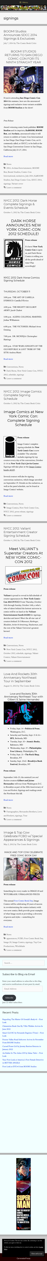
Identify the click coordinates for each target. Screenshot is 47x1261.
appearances (12, 938)
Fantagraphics (12, 811)
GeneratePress (23, 1258)
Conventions (12, 366)
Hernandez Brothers (28, 811)
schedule (12, 374)
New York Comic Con (26, 370)
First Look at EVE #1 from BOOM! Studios (19, 1066)
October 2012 (9, 653)
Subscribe (9, 997)
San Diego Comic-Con (20, 179)
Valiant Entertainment (20, 657)
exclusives (20, 175)
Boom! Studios (14, 172)
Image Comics (13, 507)
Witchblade (20, 946)
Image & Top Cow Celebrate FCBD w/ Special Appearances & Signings (23, 836)
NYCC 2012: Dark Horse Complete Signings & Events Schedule (20, 204)
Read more (8, 156)
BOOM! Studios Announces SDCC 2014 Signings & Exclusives (20, 34)
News (9, 164)
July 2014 (29, 175)
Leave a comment (14, 187)
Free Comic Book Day (23, 900)
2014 (9, 168)
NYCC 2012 (9, 511)
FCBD (20, 938)
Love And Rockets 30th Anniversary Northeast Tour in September (20, 677)
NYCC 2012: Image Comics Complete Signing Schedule (23, 395)
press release (20, 511)
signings (7, 183)
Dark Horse (11, 370)
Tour (25, 815)
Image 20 (7, 942)
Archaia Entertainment (21, 168)
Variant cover (17, 183)
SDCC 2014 (36, 179)
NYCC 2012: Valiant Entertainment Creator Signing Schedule (20, 532)
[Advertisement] (23, 1112)
